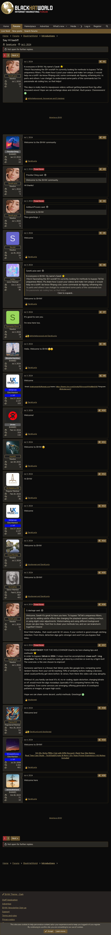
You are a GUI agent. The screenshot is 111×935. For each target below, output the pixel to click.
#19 (103, 740)
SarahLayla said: (33, 270)
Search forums (30, 31)
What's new (58, 26)
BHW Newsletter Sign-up (14, 907)
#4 (104, 201)
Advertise (44, 26)
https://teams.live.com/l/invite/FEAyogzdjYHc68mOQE (77, 387)
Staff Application (10, 900)
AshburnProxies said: (35, 207)
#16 (103, 604)
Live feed (5, 31)
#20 (103, 775)
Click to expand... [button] (65, 293)
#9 (104, 376)
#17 (103, 645)
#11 (103, 442)
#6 (104, 265)
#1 (104, 61)
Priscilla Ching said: (34, 175)
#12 (103, 474)
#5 (104, 233)
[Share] (100, 61)
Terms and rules (9, 915)
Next (14, 55)
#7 (104, 312)
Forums (16, 26)
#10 (103, 410)
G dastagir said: (33, 610)
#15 (103, 572)
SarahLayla (11, 44)
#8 (104, 344)
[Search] (107, 26)
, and (46, 98)
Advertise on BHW (55, 117)
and (43, 336)
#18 (103, 708)
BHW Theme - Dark (13, 894)
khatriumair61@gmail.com (40, 387)
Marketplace (30, 26)
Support (6, 911)
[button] (66, 26)
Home (6, 26)
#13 (103, 506)
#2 (104, 137)
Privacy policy (8, 919)
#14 (103, 541)
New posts (17, 31)
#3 (104, 169)
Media (73, 26)
